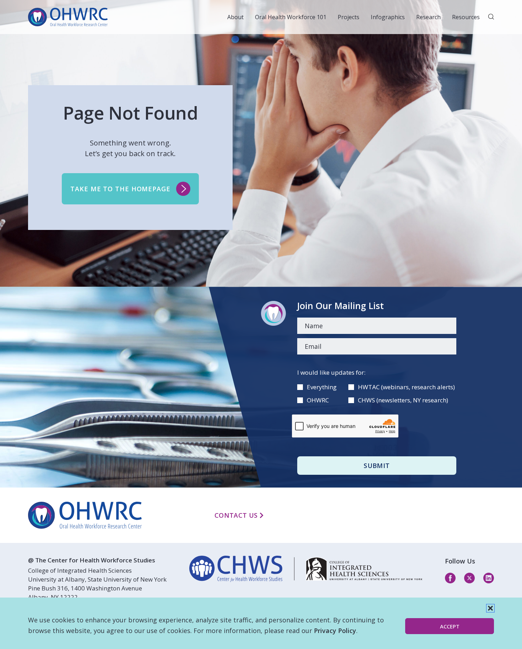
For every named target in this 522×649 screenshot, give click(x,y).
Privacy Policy (335, 630)
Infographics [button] (388, 17)
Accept (450, 626)
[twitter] (469, 577)
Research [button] (428, 17)
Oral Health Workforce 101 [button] (290, 17)
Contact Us (237, 515)
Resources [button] (466, 17)
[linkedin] (305, 569)
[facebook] (450, 577)
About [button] (235, 17)
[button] (490, 608)
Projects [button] (348, 17)
